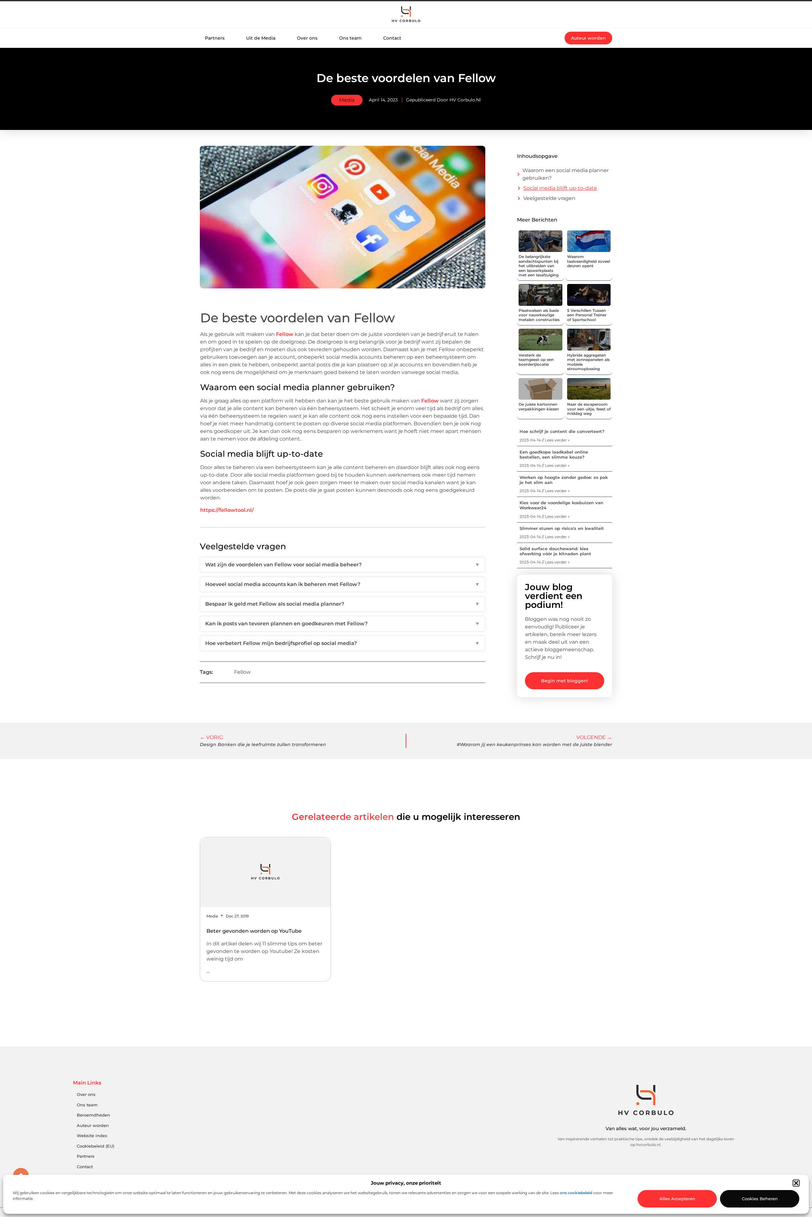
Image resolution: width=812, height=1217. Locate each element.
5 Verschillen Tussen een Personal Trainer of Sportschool (586, 315)
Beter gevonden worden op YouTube (254, 931)
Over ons (307, 38)
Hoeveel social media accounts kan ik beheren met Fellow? (342, 584)
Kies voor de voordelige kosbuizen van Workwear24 (561, 505)
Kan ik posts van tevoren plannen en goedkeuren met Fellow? (342, 624)
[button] (796, 1183)
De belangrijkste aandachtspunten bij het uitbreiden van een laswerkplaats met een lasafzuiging (539, 265)
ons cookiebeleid (576, 1192)
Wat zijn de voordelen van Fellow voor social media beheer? (342, 565)
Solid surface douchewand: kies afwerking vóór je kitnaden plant (555, 551)
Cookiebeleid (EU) (95, 1146)
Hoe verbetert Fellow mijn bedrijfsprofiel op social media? (342, 643)
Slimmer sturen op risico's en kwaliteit (562, 528)
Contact (392, 38)
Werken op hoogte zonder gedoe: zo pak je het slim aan (564, 480)
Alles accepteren (677, 1198)
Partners (215, 38)
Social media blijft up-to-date (560, 188)
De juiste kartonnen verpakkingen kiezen (539, 406)
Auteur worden (93, 1125)
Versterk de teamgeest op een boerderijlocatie (536, 360)
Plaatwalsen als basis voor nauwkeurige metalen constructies (539, 315)
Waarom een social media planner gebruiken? (565, 174)
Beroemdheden (93, 1115)
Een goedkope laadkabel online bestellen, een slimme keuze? (554, 454)
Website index (92, 1135)
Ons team (350, 38)
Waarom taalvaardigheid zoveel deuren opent (588, 261)
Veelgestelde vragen (549, 198)
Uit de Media (260, 38)
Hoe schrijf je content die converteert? (562, 431)
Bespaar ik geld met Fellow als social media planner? (342, 604)
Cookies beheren (760, 1198)
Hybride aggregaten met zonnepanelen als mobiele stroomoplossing (588, 362)
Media (347, 100)
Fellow (284, 334)
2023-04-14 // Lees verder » (545, 440)
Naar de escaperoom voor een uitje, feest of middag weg (589, 409)
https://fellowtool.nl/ (227, 510)
